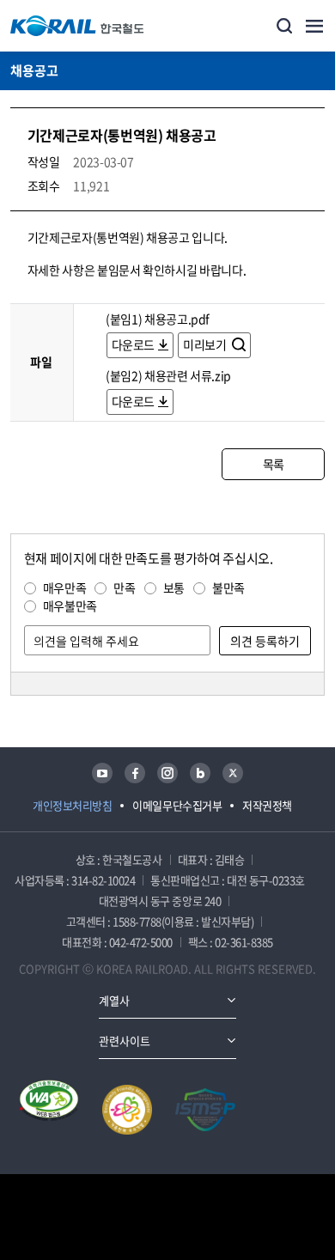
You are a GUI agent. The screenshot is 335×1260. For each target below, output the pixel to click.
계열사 (114, 1000)
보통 (174, 587)
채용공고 (34, 70)
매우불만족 (70, 605)
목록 (273, 463)
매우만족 (65, 587)
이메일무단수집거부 (177, 805)
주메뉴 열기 (314, 25)
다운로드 (133, 344)
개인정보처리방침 (72, 805)
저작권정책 (267, 805)
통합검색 (284, 25)
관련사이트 (124, 1040)
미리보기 (205, 344)
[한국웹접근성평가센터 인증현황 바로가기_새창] (49, 1110)
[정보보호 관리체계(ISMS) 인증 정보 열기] (205, 1110)
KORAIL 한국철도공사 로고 (77, 25)
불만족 (228, 587)
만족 (124, 587)
